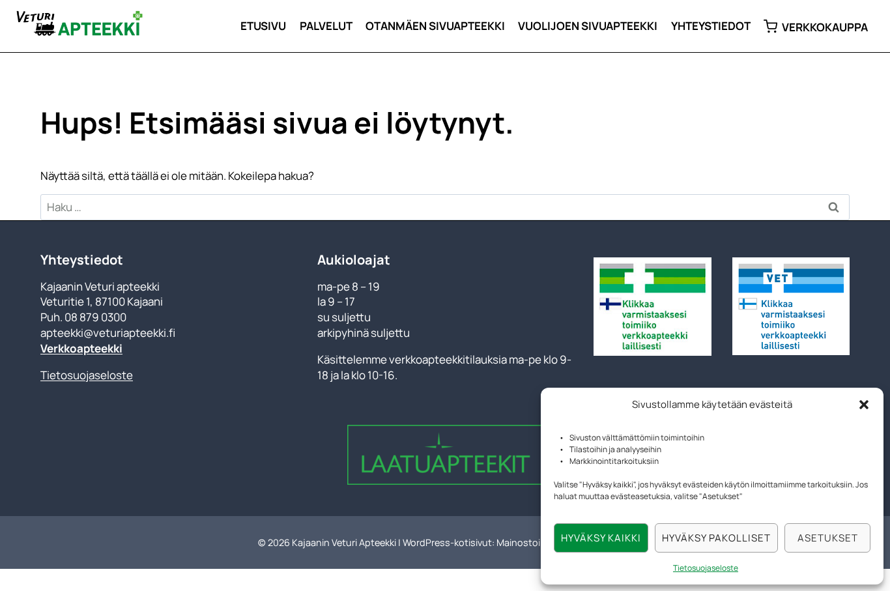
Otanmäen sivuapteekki (435, 25)
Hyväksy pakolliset (716, 538)
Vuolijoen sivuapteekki (587, 25)
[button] (863, 404)
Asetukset (827, 538)
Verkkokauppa (825, 27)
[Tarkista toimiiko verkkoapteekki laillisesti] (652, 306)
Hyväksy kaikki (601, 538)
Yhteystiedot (711, 25)
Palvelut (326, 25)
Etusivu (263, 25)
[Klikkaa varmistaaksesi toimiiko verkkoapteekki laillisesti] (791, 306)
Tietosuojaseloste (705, 567)
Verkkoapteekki (81, 348)
